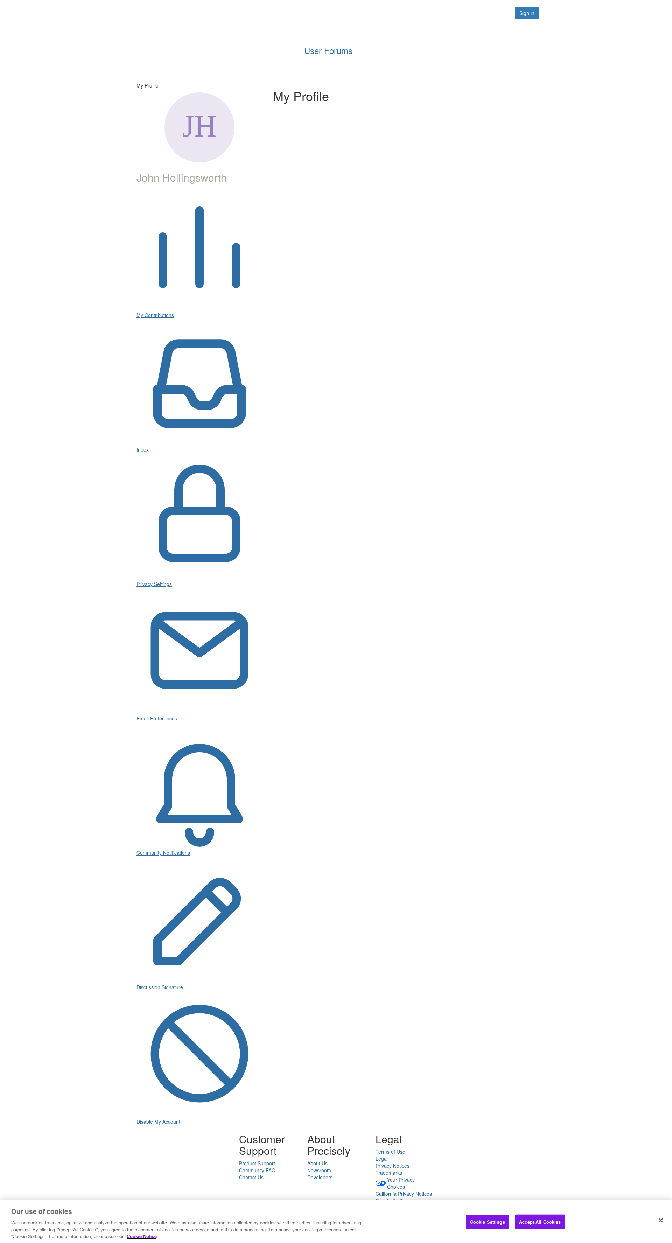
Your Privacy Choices (401, 1183)
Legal (382, 1158)
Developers (319, 1177)
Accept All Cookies (540, 1221)
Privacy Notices (393, 1165)
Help (355, 12)
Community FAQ (257, 1170)
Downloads (423, 12)
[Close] (660, 1220)
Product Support (257, 1163)
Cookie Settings (487, 1221)
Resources (465, 12)
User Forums (319, 12)
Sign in (526, 12)
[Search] (501, 13)
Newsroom (319, 1170)
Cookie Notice (142, 1235)
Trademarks (389, 1172)
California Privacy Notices (404, 1193)
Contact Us (251, 1177)
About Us (317, 1163)
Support (385, 12)
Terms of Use (390, 1151)
